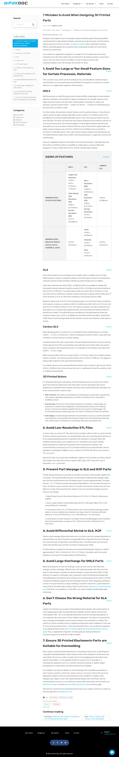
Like (47, 704)
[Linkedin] (65, 742)
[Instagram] (57, 742)
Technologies (20, 125)
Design (70, 697)
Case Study (19, 115)
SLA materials (72, 629)
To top (108, 71)
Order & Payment (21, 122)
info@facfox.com (65, 692)
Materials (19, 120)
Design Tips (20, 117)
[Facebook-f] (53, 742)
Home (101, 4)
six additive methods (77, 44)
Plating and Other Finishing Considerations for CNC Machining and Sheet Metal (62, 718)
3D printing (63, 697)
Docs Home (65, 4)
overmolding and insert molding (79, 684)
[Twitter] (61, 742)
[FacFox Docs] (16, 3)
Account (110, 4)
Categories (76, 4)
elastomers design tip (51, 684)
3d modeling (53, 697)
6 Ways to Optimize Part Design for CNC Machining (94, 718)
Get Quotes (90, 4)
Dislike (57, 704)
